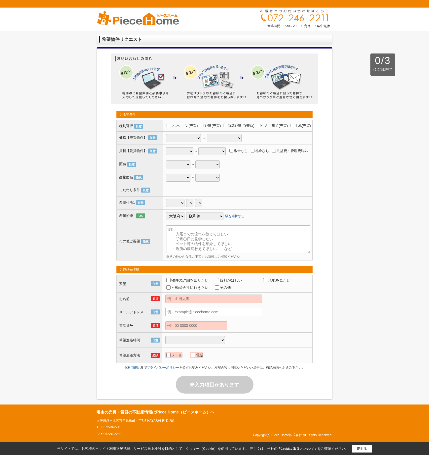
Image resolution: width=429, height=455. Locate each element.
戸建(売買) (213, 126)
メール (176, 355)
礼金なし (262, 151)
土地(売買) (303, 126)
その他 (225, 287)
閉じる (362, 449)
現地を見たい (279, 280)
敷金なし (241, 151)
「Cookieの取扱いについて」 (297, 449)
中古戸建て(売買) (274, 126)
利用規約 (133, 367)
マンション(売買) (184, 126)
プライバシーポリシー (163, 367)
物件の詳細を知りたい (190, 280)
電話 (199, 355)
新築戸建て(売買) (241, 126)
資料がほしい (231, 280)
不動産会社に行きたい (190, 287)
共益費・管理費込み (292, 151)
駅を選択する (235, 216)
